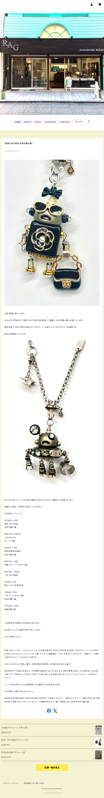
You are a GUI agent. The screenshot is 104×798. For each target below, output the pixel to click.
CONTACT (65, 122)
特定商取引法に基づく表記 (34, 783)
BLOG (38, 122)
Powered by (49, 793)
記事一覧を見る (52, 767)
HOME (17, 122)
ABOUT (28, 122)
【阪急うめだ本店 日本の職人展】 (18, 143)
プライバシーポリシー (11, 783)
